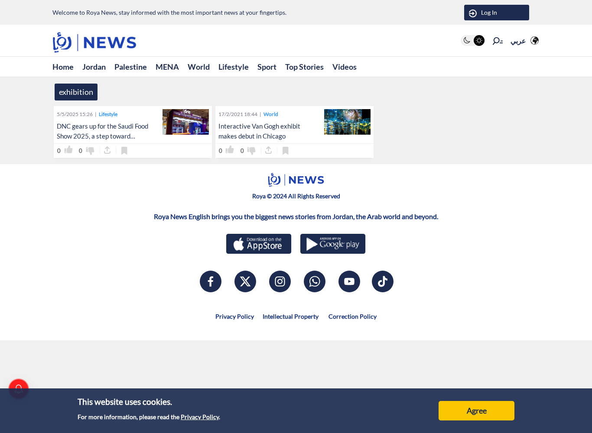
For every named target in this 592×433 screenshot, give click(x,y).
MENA (167, 66)
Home (63, 66)
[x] (245, 281)
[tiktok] (383, 281)
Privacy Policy (200, 416)
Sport (266, 66)
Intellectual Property (291, 316)
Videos (344, 66)
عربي (518, 40)
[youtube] (349, 281)
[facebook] (210, 281)
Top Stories (304, 66)
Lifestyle (233, 66)
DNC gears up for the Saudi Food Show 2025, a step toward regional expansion (102, 136)
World (199, 66)
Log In (489, 12)
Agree (477, 410)
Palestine (130, 66)
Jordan (94, 66)
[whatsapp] (314, 281)
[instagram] (280, 281)
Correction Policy (352, 316)
